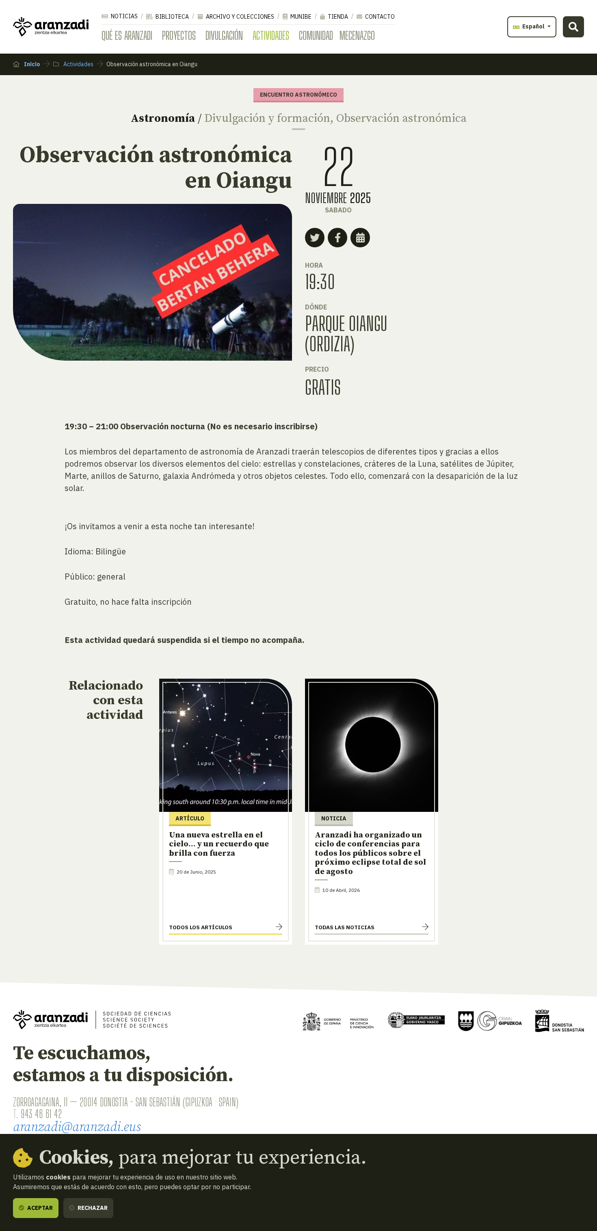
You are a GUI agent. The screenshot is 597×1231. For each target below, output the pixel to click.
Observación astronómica (401, 118)
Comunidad (316, 35)
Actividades (271, 35)
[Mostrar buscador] (573, 26)
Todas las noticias (344, 927)
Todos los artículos (200, 927)
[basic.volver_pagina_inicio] (51, 27)
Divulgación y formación (267, 118)
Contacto (379, 16)
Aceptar (39, 1208)
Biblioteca (171, 16)
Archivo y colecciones (239, 16)
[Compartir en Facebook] (337, 237)
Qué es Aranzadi (127, 35)
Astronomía (163, 118)
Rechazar (92, 1208)
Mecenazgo (357, 35)
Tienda (337, 16)
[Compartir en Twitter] (314, 237)
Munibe (300, 16)
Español (533, 26)
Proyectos (179, 35)
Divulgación (224, 35)
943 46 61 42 (41, 1114)
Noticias (124, 16)
